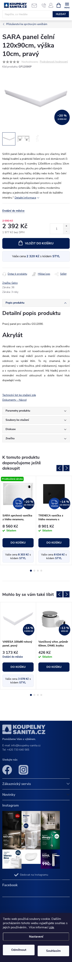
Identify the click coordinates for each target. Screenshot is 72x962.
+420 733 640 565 (18, 750)
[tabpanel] (18, 520)
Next (66, 468)
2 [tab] (34, 571)
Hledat (61, 14)
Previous (59, 468)
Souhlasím (53, 951)
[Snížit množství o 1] (66, 231)
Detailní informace (25, 198)
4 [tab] (41, 571)
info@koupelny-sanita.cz (26, 745)
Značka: (10, 283)
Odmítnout (18, 950)
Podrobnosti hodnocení (54, 61)
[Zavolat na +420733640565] (43, 5)
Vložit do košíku (39, 243)
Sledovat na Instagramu (34, 875)
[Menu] (67, 5)
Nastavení (36, 936)
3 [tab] (38, 571)
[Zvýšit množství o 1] (66, 226)
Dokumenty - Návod (14, 400)
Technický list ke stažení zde (19, 395)
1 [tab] (31, 571)
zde (51, 927)
